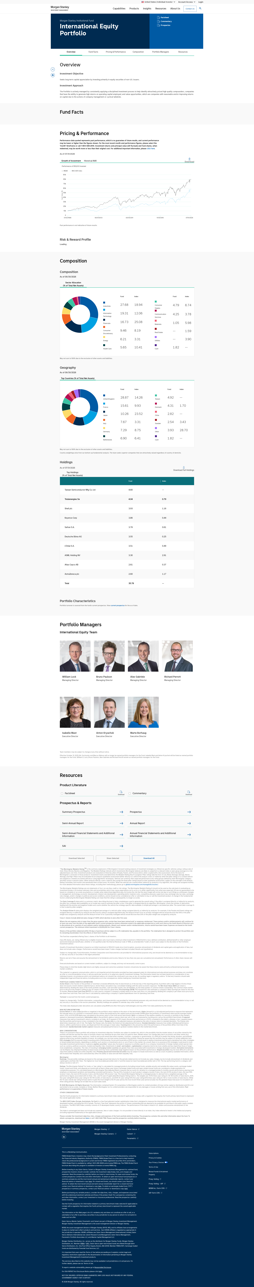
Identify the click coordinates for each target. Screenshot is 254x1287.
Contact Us (190, 9)
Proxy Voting (154, 1179)
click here (151, 148)
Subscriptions (154, 1153)
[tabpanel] (127, 79)
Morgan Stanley (100, 1129)
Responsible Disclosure (102, 1267)
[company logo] (60, 8)
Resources (160, 8)
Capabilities (119, 8)
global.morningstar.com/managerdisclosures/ (142, 884)
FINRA (82, 1244)
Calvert (130, 1134)
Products (134, 8)
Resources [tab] (183, 52)
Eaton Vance (132, 1129)
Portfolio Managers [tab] (160, 52)
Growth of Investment (71, 161)
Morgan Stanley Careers (104, 1134)
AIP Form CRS (154, 1193)
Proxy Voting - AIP (156, 1184)
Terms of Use (153, 1167)
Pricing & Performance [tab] (116, 52)
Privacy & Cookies (155, 1158)
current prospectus (118, 605)
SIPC (87, 1244)
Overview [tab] (71, 52)
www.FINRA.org (110, 1165)
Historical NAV (90, 161)
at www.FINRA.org (113, 1163)
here (87, 1118)
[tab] (73, 284)
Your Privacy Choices (157, 1162)
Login (200, 2)
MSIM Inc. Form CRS (157, 1188)
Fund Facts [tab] (93, 52)
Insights (147, 8)
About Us (175, 8)
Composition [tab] (138, 52)
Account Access (185, 2)
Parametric (131, 1138)
